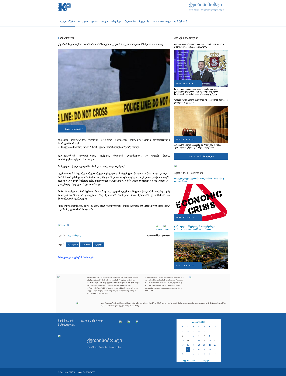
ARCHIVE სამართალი (201, 156)
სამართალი (66, 37)
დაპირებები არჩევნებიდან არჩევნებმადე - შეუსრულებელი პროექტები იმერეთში (195, 227)
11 (188, 340)
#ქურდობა (73, 245)
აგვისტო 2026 (198, 322)
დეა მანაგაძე (74, 235)
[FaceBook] (159, 226)
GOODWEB (90, 372)
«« (179, 322)
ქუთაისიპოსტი (205, 4)
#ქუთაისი (86, 245)
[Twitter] (166, 226)
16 (215, 340)
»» (218, 322)
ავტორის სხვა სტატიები (158, 235)
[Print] (62, 225)
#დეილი (99, 245)
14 (204, 340)
